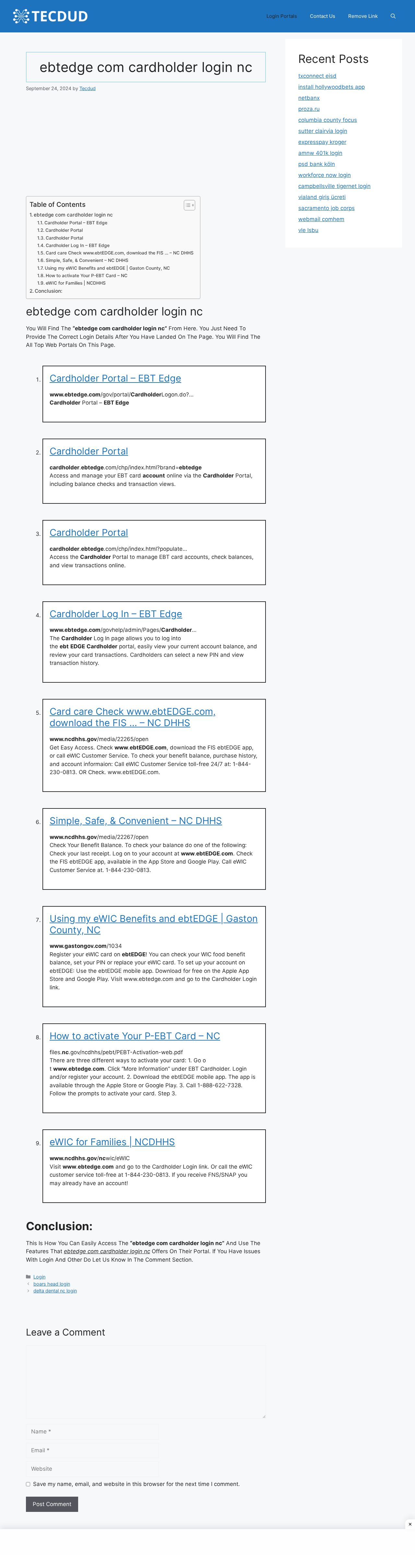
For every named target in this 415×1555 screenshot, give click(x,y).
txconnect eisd (317, 76)
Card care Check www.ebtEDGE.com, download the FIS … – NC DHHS (120, 252)
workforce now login (324, 175)
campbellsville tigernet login (334, 186)
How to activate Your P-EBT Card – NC (86, 275)
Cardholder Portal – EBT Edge (75, 222)
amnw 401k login (320, 153)
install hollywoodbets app (331, 87)
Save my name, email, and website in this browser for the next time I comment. (136, 1484)
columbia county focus (327, 120)
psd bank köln (316, 164)
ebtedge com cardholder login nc (73, 215)
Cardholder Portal (64, 230)
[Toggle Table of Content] (186, 205)
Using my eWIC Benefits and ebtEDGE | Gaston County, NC (107, 268)
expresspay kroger (322, 142)
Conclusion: (48, 291)
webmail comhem (321, 219)
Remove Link (363, 16)
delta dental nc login (55, 1290)
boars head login (51, 1284)
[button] (393, 16)
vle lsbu (308, 230)
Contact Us (322, 16)
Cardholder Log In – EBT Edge (78, 245)
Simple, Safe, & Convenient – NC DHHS (87, 260)
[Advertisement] (146, 148)
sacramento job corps (326, 208)
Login (39, 1276)
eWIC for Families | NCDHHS (76, 283)
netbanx (309, 98)
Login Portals (282, 16)
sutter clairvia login (322, 131)
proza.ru (309, 109)
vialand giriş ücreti (322, 197)
